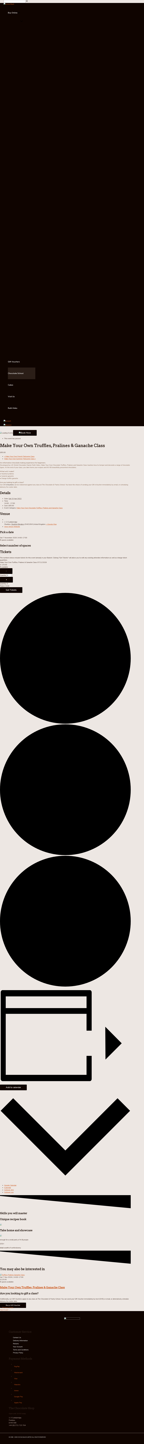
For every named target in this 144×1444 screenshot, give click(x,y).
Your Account (18, 1347)
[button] (18, 13)
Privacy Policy (18, 1353)
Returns (16, 1344)
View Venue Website (12, 526)
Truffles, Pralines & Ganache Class (32, 1287)
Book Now (26, 432)
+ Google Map (51, 524)
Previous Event (6, 1307)
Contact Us (17, 1337)
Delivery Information (20, 1340)
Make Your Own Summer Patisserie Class (20, 459)
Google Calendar (10, 1185)
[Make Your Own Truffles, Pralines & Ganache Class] (12, 1275)
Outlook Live (9, 1192)
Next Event (5, 1310)
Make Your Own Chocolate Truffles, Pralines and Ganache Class (39, 508)
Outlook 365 (9, 1190)
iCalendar (7, 1187)
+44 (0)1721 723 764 (17, 1425)
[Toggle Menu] (21, 21)
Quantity (3, 575)
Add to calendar (13, 1087)
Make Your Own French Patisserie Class (19, 456)
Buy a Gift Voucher (13, 1305)
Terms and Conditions (21, 1350)
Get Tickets (11, 590)
